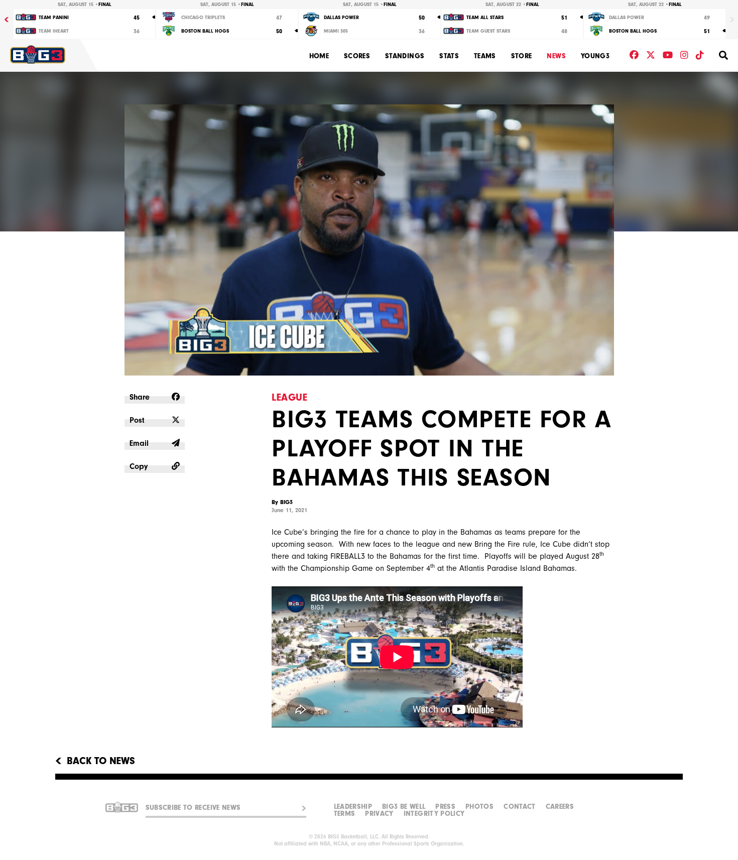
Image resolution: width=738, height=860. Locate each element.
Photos (479, 806)
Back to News (101, 761)
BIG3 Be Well (403, 806)
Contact (519, 806)
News (556, 56)
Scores (357, 56)
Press (445, 806)
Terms (344, 813)
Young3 (595, 56)
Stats (449, 56)
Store (521, 56)
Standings (404, 56)
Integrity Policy (434, 813)
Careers (560, 806)
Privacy (379, 813)
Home (319, 56)
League (289, 397)
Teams (485, 56)
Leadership (353, 806)
